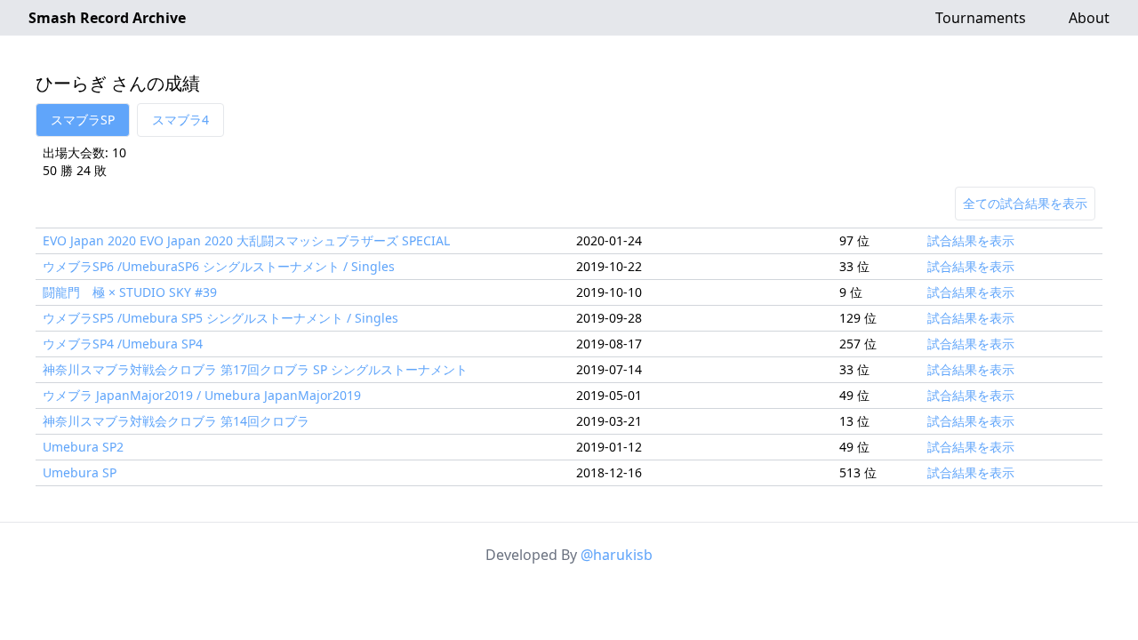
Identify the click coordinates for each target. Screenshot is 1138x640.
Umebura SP (79, 472)
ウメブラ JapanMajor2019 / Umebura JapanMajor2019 (202, 395)
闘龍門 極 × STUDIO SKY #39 (130, 292)
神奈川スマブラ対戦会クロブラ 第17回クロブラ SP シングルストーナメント (255, 369)
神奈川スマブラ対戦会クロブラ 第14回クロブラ (176, 420)
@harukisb (617, 554)
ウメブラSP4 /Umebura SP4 (123, 343)
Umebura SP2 (83, 446)
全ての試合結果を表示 (1025, 203)
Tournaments (980, 18)
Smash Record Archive (107, 18)
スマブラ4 (180, 119)
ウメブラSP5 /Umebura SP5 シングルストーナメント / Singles (220, 317)
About (1089, 18)
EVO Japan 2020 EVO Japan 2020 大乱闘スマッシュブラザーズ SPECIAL (246, 240)
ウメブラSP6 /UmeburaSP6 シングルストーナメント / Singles (219, 266)
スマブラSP (83, 119)
